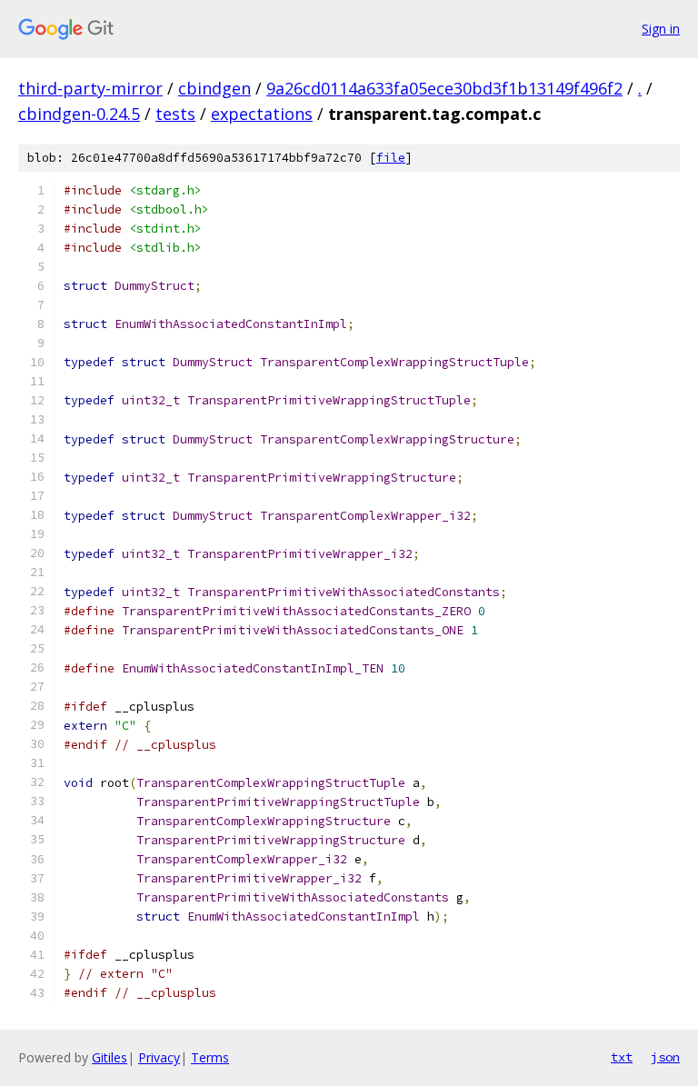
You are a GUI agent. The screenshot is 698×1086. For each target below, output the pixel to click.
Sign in (661, 28)
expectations (262, 114)
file (390, 157)
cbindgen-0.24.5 (79, 114)
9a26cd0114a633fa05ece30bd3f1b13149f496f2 (444, 88)
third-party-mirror (90, 88)
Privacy (159, 1057)
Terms (210, 1057)
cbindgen (214, 88)
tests (175, 114)
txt (622, 1057)
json (665, 1057)
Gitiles (109, 1057)
